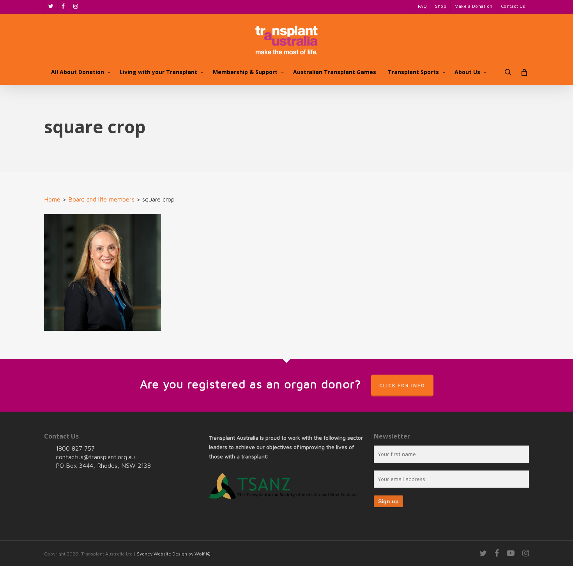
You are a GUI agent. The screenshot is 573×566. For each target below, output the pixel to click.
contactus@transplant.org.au (95, 456)
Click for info (402, 385)
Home (52, 199)
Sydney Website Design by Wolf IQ (173, 554)
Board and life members (101, 199)
